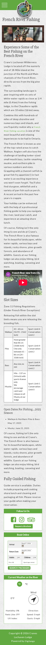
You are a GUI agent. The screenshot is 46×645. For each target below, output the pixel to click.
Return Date (13, 552)
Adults (11, 557)
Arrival (11, 544)
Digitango (30, 641)
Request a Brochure (23, 526)
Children (27, 557)
